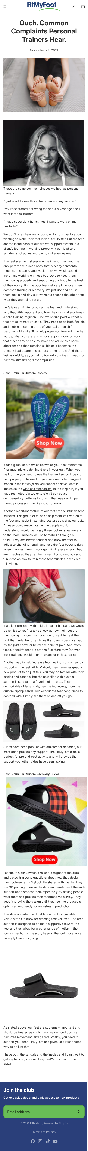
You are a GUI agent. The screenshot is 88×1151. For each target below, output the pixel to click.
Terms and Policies (43, 1138)
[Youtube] (54, 1148)
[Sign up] (75, 1118)
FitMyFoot (35, 1130)
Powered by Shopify (55, 1130)
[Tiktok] (46, 1148)
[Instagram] (39, 1148)
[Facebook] (31, 1148)
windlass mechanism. (37, 488)
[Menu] (5, 6)
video (28, 563)
